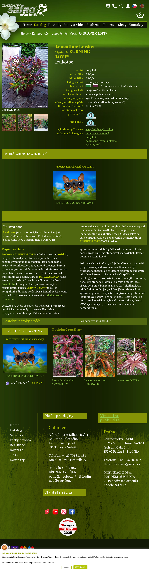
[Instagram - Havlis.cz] (64, 513)
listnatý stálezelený (97, 133)
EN (141, 5)
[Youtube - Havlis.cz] (55, 513)
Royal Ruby (8, 284)
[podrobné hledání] (108, 6)
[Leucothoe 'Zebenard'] (132, 356)
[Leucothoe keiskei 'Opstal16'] (99, 356)
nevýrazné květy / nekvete (101, 141)
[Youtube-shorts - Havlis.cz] (47, 513)
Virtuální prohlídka (110, 418)
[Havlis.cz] (24, 10)
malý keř (91, 137)
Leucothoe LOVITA (128, 380)
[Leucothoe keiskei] (67, 356)
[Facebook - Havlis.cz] (72, 513)
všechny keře (93, 144)
